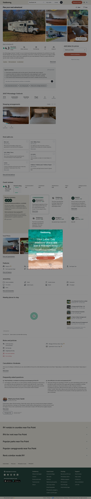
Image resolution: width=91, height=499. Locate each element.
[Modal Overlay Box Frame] (45, 249)
